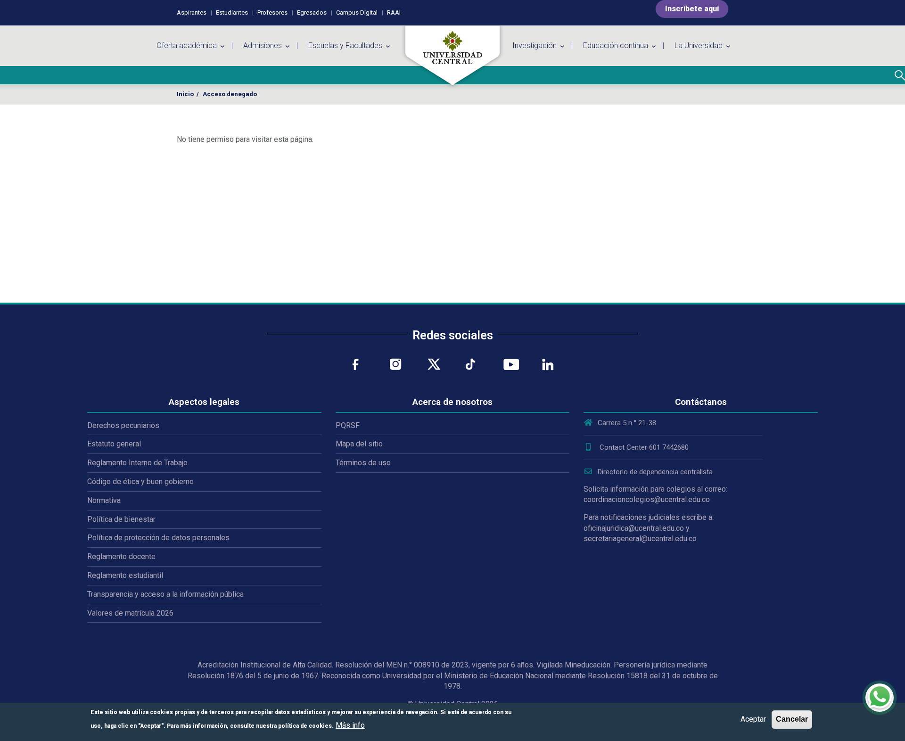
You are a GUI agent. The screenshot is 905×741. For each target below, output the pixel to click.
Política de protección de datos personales (158, 537)
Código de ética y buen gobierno (140, 481)
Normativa (104, 500)
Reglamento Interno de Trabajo (137, 462)
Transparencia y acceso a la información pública (165, 594)
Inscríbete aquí (692, 8)
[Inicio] (452, 55)
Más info (350, 725)
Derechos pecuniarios (123, 425)
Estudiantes (232, 12)
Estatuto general (114, 443)
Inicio (185, 94)
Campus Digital (357, 12)
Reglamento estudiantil (125, 575)
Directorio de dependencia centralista (655, 472)
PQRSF (348, 425)
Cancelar (792, 719)
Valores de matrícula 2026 (130, 613)
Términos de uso (363, 462)
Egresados (312, 12)
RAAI (394, 12)
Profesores (272, 12)
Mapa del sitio (359, 443)
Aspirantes (191, 12)
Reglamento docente (121, 556)
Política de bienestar (121, 519)
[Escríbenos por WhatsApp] (879, 697)
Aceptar (753, 719)
